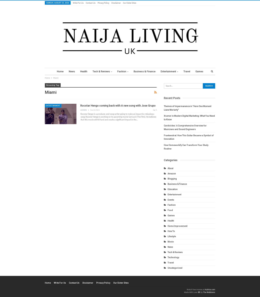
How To (171, 231)
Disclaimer (116, 3)
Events (171, 200)
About (170, 168)
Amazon (172, 173)
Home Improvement (177, 226)
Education (173, 189)
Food (170, 210)
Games (199, 71)
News (72, 71)
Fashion (121, 71)
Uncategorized (175, 268)
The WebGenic (209, 292)
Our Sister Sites (129, 3)
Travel (186, 71)
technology (173, 257)
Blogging (172, 179)
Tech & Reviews (101, 71)
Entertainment (168, 71)
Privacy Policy (103, 3)
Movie (171, 241)
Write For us (78, 3)
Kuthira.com (210, 290)
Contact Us (90, 3)
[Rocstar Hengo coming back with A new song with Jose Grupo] (60, 114)
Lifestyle (172, 236)
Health (83, 71)
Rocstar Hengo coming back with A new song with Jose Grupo (118, 105)
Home (60, 71)
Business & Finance (144, 71)
